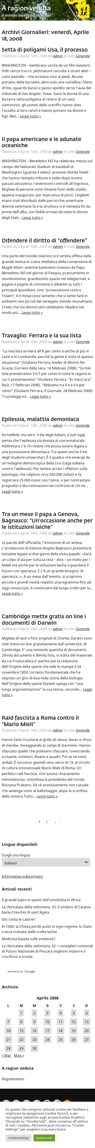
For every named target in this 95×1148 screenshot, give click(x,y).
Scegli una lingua (16, 855)
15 (21, 1030)
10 (47, 1021)
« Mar (6, 1055)
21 (8, 1039)
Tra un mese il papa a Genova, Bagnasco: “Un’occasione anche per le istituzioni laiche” (47, 521)
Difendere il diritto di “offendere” (44, 241)
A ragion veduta (26, 9)
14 (8, 1030)
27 (87, 1039)
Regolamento (13, 1078)
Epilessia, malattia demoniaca (40, 419)
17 (47, 1030)
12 (74, 1021)
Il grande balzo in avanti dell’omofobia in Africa (41, 899)
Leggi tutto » (30, 116)
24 (47, 1039)
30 (34, 1048)
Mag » (19, 1055)
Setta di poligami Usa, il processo (45, 50)
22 (21, 1039)
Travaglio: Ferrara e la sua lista (41, 335)
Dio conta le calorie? (19, 919)
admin (58, 56)
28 (8, 1048)
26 (74, 1039)
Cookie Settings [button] (18, 1138)
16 (34, 1030)
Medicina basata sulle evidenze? (28, 938)
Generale (83, 56)
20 (87, 1030)
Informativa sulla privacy (22, 876)
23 (34, 1039)
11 (61, 1021)
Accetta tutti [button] (44, 1138)
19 (74, 1030)
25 (61, 1039)
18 (61, 1030)
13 (87, 1021)
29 (21, 1048)
